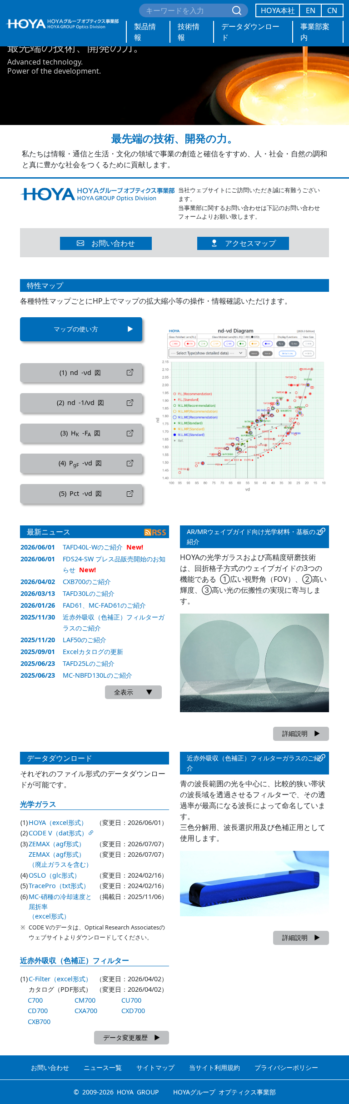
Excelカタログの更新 (93, 651)
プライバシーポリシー (286, 1067)
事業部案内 (314, 31)
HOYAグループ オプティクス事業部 (224, 1092)
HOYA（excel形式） (58, 822)
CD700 (38, 1010)
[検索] (236, 10)
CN (332, 10)
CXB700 (39, 1021)
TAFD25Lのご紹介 (89, 663)
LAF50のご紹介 (84, 639)
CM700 (85, 1000)
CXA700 (86, 1010)
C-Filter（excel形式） (60, 978)
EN (310, 10)
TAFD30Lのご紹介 (89, 593)
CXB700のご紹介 (87, 581)
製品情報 (145, 31)
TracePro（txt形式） (59, 885)
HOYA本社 (278, 10)
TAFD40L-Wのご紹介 (93, 547)
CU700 (131, 1000)
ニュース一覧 (103, 1067)
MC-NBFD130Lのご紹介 (97, 675)
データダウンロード (250, 31)
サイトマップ (155, 1067)
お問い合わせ (50, 1067)
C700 (35, 1000)
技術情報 (188, 31)
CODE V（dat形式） (58, 833)
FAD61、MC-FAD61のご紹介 (104, 605)
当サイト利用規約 (214, 1067)
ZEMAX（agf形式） (57, 843)
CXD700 (133, 1010)
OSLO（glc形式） (54, 875)
